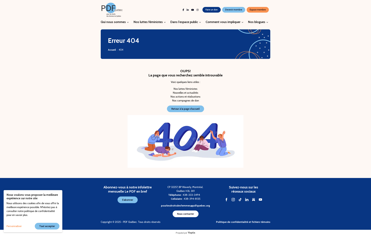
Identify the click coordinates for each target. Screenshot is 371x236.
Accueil (112, 49)
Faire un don (211, 9)
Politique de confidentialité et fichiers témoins (243, 222)
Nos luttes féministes (148, 22)
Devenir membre (233, 9)
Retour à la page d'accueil (185, 108)
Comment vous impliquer (223, 22)
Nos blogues (256, 22)
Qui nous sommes (113, 22)
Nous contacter (185, 213)
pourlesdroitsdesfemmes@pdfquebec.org (185, 205)
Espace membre (258, 9)
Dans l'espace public (184, 22)
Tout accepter (47, 226)
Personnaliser (14, 226)
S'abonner (127, 199)
